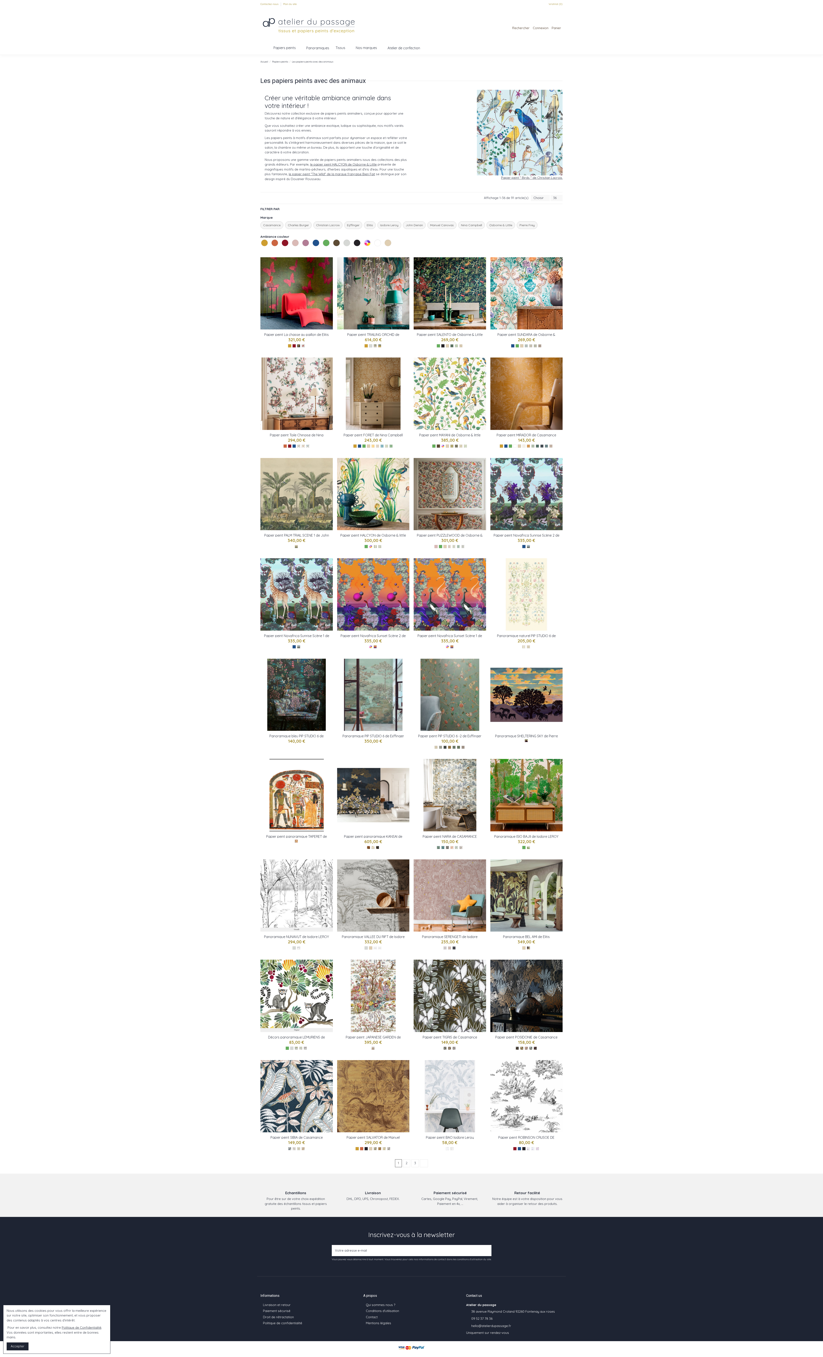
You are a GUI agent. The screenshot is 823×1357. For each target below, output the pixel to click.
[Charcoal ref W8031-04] (539, 345)
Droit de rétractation (278, 1317)
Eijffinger (353, 225)
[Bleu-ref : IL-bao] (447, 1148)
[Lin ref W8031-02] (530, 345)
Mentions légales (378, 1323)
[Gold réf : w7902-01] (452, 446)
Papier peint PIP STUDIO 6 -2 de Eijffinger (449, 736)
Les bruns (333, 250)
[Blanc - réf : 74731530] (454, 1048)
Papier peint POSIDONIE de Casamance (526, 1037)
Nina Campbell (471, 225)
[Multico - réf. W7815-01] (379, 546)
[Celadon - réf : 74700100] (530, 1048)
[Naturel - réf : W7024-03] (373, 1048)
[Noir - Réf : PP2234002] (528, 1148)
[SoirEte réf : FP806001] (526, 740)
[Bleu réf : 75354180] (377, 847)
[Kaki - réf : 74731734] (445, 1048)
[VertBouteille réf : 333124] (454, 747)
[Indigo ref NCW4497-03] (307, 446)
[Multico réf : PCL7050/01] (375, 646)
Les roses (292, 250)
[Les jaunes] (264, 247)
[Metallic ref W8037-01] (375, 345)
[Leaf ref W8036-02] (456, 345)
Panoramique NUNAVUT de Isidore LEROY (296, 937)
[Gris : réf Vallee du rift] (375, 948)
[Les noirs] (357, 247)
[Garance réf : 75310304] (452, 847)
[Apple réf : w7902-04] (465, 446)
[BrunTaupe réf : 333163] (528, 646)
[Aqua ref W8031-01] (526, 345)
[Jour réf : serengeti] (449, 948)
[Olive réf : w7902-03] (461, 446)
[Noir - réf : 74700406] (517, 1048)
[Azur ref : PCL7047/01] (298, 646)
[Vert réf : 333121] (440, 747)
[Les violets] (306, 247)
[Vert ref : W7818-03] (458, 546)
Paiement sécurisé (276, 1311)
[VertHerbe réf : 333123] (458, 747)
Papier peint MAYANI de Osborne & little (450, 435)
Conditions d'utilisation (382, 1311)
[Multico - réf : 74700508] (535, 1048)
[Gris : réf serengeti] (445, 948)
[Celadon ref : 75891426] (533, 446)
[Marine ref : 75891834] (542, 446)
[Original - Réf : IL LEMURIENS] (296, 1048)
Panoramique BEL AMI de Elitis (526, 937)
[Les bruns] (336, 247)
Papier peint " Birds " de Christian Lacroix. (532, 178)
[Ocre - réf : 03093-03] (384, 1148)
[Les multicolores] (367, 247)
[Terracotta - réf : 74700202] (526, 1048)
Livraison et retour (277, 1305)
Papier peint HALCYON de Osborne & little (373, 535)
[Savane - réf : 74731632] (449, 1048)
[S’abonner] (486, 1250)
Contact (372, 1317)
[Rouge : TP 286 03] (303, 345)
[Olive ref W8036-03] (461, 345)
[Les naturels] (388, 247)
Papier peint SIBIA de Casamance (296, 1137)
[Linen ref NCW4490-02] (377, 446)
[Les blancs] (378, 247)
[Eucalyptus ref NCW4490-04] (386, 446)
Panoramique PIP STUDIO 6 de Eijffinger (373, 736)
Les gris (344, 250)
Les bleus (313, 250)
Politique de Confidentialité (81, 1328)
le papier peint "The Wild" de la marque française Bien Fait (332, 174)
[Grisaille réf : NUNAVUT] (298, 948)
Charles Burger (298, 225)
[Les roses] (295, 247)
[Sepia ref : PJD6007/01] (296, 546)
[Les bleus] (316, 247)
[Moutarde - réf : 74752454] (303, 1148)
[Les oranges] (275, 247)
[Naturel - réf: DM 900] (528, 948)
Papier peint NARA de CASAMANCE (450, 836)
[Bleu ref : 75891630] (546, 446)
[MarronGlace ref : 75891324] (551, 446)
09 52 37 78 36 (482, 1319)
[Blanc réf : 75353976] (373, 847)
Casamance (272, 225)
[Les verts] (326, 247)
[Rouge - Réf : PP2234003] (537, 1148)
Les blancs (375, 250)
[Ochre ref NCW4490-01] (373, 446)
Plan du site (290, 4)
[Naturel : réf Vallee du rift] (379, 948)
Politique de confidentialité (282, 1323)
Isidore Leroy (389, 225)
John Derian (414, 225)
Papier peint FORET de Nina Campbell (373, 435)
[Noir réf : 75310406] (447, 847)
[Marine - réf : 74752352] (289, 1148)
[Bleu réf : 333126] (445, 747)
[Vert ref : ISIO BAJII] (528, 847)
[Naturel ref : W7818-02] (454, 546)
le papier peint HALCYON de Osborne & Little (343, 164)
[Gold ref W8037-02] (379, 345)
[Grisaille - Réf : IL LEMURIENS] (305, 1048)
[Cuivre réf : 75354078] (368, 847)
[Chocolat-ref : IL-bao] (452, 1148)
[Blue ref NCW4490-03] (382, 446)
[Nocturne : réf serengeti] (454, 948)
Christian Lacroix (328, 225)
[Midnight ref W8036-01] (452, 345)
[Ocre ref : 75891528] (528, 446)
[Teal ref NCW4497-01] (298, 446)
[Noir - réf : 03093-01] (375, 1148)
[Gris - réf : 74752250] (294, 1148)
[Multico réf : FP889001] (296, 841)
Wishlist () (555, 4)
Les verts (323, 250)
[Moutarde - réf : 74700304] (521, 1048)
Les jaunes (261, 250)
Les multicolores (364, 250)
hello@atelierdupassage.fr (491, 1326)
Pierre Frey (527, 225)
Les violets (303, 250)
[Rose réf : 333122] (463, 747)
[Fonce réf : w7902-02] (456, 446)
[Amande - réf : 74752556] (298, 1148)
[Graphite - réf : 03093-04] (388, 1148)
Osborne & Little (500, 225)
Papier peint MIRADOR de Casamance (526, 435)
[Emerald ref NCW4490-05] (391, 446)
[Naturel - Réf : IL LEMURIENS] (300, 1048)
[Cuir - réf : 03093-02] (379, 1148)
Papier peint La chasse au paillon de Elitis (296, 334)
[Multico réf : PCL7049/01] (452, 646)
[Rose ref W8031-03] (535, 345)
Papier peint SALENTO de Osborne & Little (450, 334)
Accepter (17, 1346)
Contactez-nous (269, 4)
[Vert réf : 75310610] (438, 847)
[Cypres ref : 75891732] (537, 446)
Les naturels (385, 250)
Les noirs (354, 250)
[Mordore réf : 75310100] (461, 847)
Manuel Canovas (442, 225)
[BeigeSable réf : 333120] (436, 747)
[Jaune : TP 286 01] (298, 345)
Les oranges (272, 250)
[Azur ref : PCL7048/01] (528, 546)
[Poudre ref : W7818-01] (449, 546)
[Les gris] (347, 247)
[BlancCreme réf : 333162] (524, 646)
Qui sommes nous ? (380, 1305)
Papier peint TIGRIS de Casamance (450, 1037)
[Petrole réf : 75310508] (443, 847)
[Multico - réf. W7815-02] (375, 546)
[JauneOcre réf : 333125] (449, 747)
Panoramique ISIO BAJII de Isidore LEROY (526, 836)
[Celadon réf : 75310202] (456, 847)
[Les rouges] (285, 247)
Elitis (370, 225)
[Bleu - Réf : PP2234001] (533, 1148)
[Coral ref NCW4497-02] (303, 446)
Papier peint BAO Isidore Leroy (450, 1137)
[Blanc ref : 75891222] (524, 446)
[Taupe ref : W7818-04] (463, 546)
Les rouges (282, 250)
